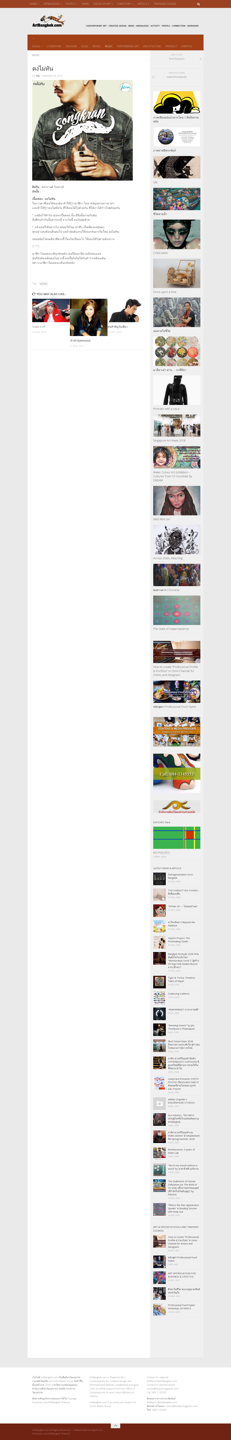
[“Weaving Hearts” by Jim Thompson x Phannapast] (159, 1029)
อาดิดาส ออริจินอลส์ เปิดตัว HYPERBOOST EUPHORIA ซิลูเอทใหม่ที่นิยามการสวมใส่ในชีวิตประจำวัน (183, 1063)
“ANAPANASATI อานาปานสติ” (183, 1009)
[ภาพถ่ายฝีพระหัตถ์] (176, 137)
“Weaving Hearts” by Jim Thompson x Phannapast (181, 1027)
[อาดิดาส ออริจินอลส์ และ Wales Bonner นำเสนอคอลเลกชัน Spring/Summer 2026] (159, 1136)
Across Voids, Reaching (168, 558)
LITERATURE (54, 46)
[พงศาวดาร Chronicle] (176, 575)
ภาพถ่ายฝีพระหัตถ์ (164, 150)
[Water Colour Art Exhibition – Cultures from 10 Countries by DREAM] (176, 457)
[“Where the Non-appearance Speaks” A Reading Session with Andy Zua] (159, 1209)
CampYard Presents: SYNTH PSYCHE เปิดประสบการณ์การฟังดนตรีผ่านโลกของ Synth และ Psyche (183, 1083)
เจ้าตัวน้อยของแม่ (80, 340)
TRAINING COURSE (165, 4)
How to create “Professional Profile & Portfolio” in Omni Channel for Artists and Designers (175, 671)
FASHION (71, 46)
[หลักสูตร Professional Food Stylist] (176, 692)
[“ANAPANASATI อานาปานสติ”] (159, 1014)
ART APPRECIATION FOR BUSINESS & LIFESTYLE (182, 1275)
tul (38, 75)
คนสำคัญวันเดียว (118, 326)
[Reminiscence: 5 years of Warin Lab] (159, 1154)
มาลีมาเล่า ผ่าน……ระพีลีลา (169, 370)
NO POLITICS (161, 852)
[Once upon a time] (176, 273)
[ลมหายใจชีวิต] (176, 312)
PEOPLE (70, 4)
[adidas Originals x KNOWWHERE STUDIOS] (159, 1103)
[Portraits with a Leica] (176, 390)
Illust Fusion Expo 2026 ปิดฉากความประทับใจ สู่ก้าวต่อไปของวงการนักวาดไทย (184, 1044)
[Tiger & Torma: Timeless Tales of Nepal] (159, 982)
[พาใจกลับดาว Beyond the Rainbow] (159, 926)
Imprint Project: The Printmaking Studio (179, 939)
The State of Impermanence (171, 629)
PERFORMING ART (128, 46)
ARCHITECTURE (152, 46)
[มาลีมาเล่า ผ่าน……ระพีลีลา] (176, 351)
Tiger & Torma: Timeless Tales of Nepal (181, 979)
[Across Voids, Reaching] (176, 539)
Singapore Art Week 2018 (169, 440)
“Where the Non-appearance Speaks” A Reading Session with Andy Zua (183, 1208)
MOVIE (96, 46)
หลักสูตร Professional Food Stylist (174, 707)
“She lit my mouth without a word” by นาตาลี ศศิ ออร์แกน (183, 1167)
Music (36, 55)
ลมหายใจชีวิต (161, 331)
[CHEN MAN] (176, 234)
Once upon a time (164, 292)
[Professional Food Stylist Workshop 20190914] (159, 1309)
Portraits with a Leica (166, 409)
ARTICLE (142, 4)
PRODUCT (171, 46)
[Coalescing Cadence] (159, 998)
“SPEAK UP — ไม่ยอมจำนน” (183, 906)
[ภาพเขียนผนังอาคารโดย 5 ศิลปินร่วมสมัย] (176, 102)
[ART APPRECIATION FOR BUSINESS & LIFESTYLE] (159, 1277)
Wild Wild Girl (161, 519)
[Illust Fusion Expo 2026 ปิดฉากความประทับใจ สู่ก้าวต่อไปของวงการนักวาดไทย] (159, 1045)
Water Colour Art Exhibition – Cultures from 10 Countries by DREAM (172, 476)
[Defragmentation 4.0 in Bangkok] (159, 879)
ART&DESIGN (51, 4)
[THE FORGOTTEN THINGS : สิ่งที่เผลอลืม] (159, 894)
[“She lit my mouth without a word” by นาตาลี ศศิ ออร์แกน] (159, 1169)
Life (155, 182)
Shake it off (38, 326)
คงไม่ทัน (43, 283)
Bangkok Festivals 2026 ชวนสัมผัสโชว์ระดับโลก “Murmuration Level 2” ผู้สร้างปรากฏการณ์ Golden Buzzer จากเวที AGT (183, 960)
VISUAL (36, 46)
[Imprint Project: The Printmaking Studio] (159, 942)
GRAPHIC (187, 46)
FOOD (84, 46)
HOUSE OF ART (102, 4)
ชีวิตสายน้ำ (160, 214)
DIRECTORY (124, 4)
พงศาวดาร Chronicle (166, 590)
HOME (33, 4)
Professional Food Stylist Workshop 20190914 (181, 1306)
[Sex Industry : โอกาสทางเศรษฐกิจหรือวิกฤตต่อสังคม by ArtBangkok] (159, 1119)
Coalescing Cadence (178, 993)
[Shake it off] (51, 310)
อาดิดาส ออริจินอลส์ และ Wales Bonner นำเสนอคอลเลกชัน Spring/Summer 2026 (184, 1135)
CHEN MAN (160, 253)
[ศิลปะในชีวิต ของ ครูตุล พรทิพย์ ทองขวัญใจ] (159, 1293)
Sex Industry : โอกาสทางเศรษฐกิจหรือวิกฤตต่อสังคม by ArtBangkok (183, 1118)
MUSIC (109, 46)
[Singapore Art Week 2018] (176, 426)
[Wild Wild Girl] (176, 500)
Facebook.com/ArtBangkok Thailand (51, 1402)
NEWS (85, 4)
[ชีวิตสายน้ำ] (176, 199)
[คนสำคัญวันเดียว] (126, 310)
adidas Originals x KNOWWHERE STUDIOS (181, 1101)
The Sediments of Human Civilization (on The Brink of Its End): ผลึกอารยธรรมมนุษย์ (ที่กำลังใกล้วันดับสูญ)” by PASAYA (183, 1188)
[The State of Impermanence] (176, 610)
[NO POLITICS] (176, 838)
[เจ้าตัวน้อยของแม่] (88, 317)
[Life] (176, 167)
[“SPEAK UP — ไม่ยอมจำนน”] (159, 910)
